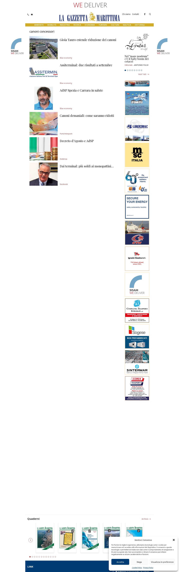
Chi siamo (126, 14)
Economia (90, 25)
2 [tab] (127, 70)
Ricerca (77, 25)
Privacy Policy (148, 567)
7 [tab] (139, 70)
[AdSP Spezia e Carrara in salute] (43, 98)
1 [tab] (125, 70)
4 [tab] (132, 70)
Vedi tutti (142, 74)
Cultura (115, 25)
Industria (65, 25)
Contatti (135, 14)
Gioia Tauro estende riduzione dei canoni (88, 40)
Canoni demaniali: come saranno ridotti (87, 115)
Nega (139, 562)
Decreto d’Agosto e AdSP (77, 141)
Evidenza (63, 159)
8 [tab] (141, 70)
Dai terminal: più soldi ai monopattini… (87, 166)
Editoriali (140, 25)
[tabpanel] (137, 61)
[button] (173, 540)
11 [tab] (53, 556)
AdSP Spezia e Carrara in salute (81, 90)
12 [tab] (55, 556)
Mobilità (51, 25)
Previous (30, 540)
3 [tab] (130, 70)
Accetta (120, 562)
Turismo (103, 25)
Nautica (127, 25)
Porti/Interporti (66, 133)
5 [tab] (134, 70)
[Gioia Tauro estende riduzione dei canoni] (43, 47)
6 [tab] (136, 70)
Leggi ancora (137, 61)
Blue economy (66, 58)
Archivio (145, 519)
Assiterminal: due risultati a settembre (86, 65)
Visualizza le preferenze (162, 562)
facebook (64, 184)
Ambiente (39, 25)
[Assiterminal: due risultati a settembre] (43, 73)
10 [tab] (50, 556)
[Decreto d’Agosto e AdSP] (43, 148)
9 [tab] (48, 556)
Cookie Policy (137, 567)
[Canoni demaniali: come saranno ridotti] (43, 123)
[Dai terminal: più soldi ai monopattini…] (43, 174)
